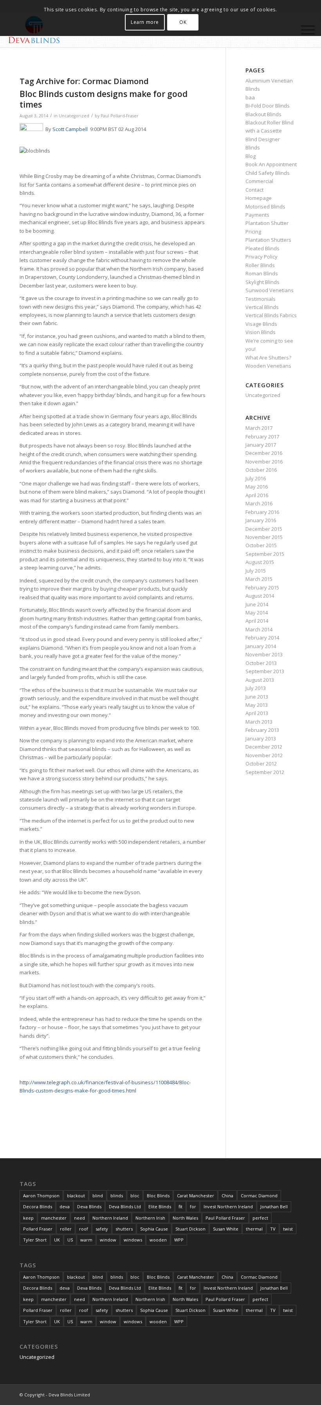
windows (133, 1240)
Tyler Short (35, 1240)
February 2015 (262, 587)
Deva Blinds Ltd (125, 1206)
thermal (254, 1229)
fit (180, 1206)
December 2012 (263, 746)
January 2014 (260, 646)
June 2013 (256, 696)
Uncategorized (74, 116)
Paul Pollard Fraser (225, 1218)
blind (97, 1195)
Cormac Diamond (259, 1195)
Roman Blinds (261, 273)
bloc (134, 1195)
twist (288, 1229)
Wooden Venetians (268, 365)
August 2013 (259, 679)
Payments (257, 214)
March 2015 (258, 578)
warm (86, 1240)
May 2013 (256, 704)
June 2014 (256, 604)
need (79, 1218)
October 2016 (261, 469)
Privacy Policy (261, 256)
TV (273, 1229)
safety (102, 1229)
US (70, 1240)
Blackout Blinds (263, 114)
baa (250, 97)
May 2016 (256, 486)
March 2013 (258, 721)
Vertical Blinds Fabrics (271, 315)
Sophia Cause (154, 1229)
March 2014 (258, 629)
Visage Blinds (261, 323)
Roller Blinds (260, 265)
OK (182, 22)
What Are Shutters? (268, 357)
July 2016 (255, 478)
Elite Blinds (159, 1206)
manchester (54, 1218)
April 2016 (256, 495)
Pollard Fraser (37, 1229)
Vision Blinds (260, 332)
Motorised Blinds (265, 206)
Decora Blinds (37, 1206)
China (227, 1195)
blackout (76, 1195)
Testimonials (260, 298)
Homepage (258, 197)
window (108, 1240)
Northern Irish (150, 1218)
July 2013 (255, 688)
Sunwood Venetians (269, 290)
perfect (260, 1218)
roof (83, 1229)
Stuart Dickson (190, 1229)
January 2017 (260, 444)
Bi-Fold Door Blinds (267, 105)
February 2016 (262, 512)
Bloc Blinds (158, 1195)
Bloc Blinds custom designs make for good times (104, 99)
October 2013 (261, 663)
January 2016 (260, 520)
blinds (116, 1195)
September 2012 (264, 772)
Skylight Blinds (262, 282)
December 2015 (263, 528)
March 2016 (258, 503)
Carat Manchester (195, 1195)
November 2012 (264, 755)
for (193, 1206)
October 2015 (261, 545)
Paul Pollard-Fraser (120, 116)
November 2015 (264, 537)
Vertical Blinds (262, 307)
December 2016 (263, 452)
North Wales (185, 1218)
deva (65, 1206)
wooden (158, 1240)
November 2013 (264, 654)
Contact (254, 189)
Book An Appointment (271, 164)
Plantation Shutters (268, 239)
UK (57, 1240)
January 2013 (260, 738)
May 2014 (256, 612)
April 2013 (256, 713)
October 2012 (261, 763)
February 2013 (262, 729)
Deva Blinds (89, 1206)
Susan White (225, 1229)
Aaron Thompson (41, 1195)
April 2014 (256, 620)
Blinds (252, 147)
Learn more (145, 22)
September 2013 (264, 671)
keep (28, 1218)
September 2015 (264, 553)
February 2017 (262, 436)
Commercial (259, 181)
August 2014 (259, 595)
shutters (124, 1229)
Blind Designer (262, 139)
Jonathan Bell (274, 1206)
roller (66, 1229)
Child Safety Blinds (267, 172)
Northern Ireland (110, 1218)
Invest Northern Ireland (228, 1206)
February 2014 (262, 637)
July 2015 (255, 570)
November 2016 (264, 461)
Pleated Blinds (262, 248)
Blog (250, 156)
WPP (179, 1240)
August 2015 (259, 562)
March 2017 (258, 427)
